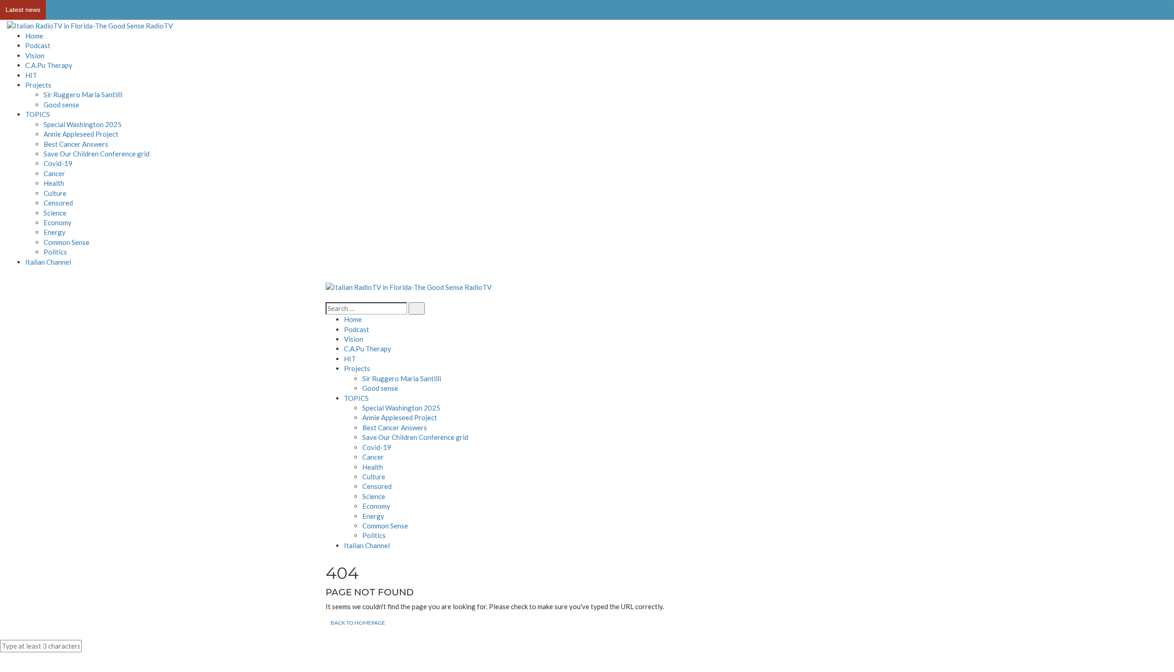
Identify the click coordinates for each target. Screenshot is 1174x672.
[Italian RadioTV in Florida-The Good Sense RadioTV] (90, 25)
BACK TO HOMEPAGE (358, 622)
